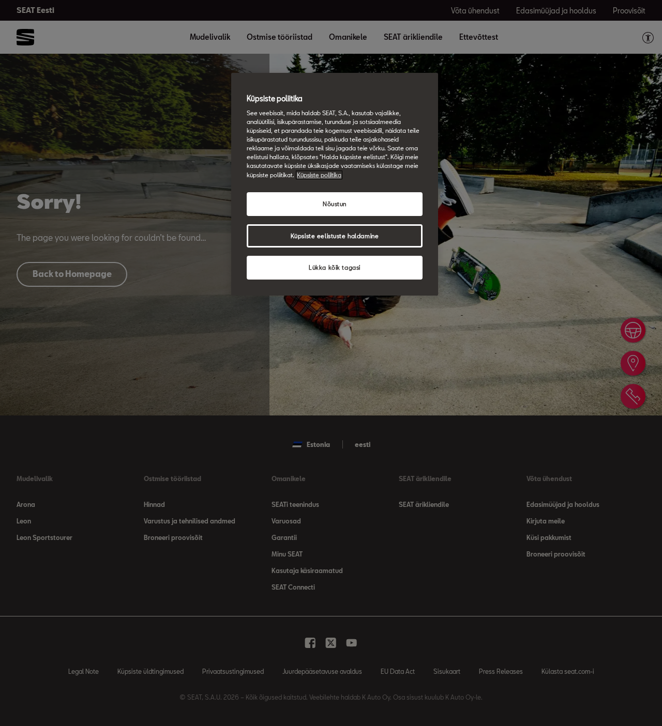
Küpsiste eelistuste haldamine (335, 236)
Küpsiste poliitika (319, 175)
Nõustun (335, 203)
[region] (334, 184)
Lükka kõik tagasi (334, 267)
